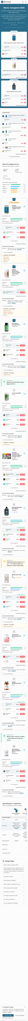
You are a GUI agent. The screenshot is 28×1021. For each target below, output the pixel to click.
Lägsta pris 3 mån (21, 527)
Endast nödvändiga (19, 1015)
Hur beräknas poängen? (8, 223)
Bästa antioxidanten (8, 626)
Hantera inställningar (8, 1017)
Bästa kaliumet (7, 374)
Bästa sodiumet (7, 310)
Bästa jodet (6, 257)
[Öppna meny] (25, 2)
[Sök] (23, 2)
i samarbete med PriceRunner (21, 56)
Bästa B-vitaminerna (8, 312)
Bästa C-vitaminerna (8, 313)
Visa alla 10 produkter (15, 156)
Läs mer (10, 1012)
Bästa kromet (7, 260)
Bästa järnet (6, 258)
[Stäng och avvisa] (24, 1007)
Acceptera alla (8, 1015)
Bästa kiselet (6, 444)
